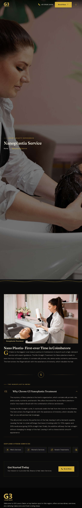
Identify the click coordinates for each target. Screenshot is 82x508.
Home (6, 148)
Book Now (62, 5)
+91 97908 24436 (47, 5)
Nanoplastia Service (19, 148)
